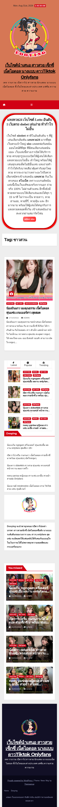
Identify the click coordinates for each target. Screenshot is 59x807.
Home (6, 791)
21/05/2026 (17, 627)
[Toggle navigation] (31, 105)
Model (35, 372)
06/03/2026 (17, 689)
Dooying (14, 791)
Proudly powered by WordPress (20, 781)
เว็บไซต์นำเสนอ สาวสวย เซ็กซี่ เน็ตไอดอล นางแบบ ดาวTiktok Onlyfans (29, 71)
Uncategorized (31, 303)
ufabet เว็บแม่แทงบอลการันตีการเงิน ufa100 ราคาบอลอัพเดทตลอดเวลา (29, 799)
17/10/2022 (14, 318)
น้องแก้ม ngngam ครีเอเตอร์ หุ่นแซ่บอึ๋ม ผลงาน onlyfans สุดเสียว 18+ (36, 381)
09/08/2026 (17, 596)
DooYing (10, 303)
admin (27, 318)
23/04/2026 (17, 658)
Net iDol (19, 303)
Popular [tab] (28, 365)
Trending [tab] (43, 365)
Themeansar (29, 784)
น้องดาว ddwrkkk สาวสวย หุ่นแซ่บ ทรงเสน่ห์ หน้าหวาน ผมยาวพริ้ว (35, 410)
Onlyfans (27, 375)
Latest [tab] (14, 365)
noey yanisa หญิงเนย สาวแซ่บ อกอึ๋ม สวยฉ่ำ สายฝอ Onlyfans (35, 428)
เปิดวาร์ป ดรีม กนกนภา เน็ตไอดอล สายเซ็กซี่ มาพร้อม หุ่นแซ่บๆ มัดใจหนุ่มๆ (36, 395)
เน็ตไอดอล (43, 303)
